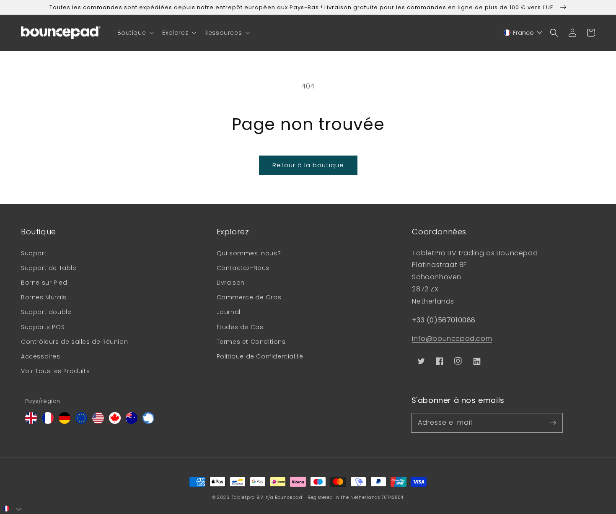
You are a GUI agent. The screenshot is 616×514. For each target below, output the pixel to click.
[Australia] (131, 421)
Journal (229, 312)
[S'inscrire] (553, 422)
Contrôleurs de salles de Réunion (74, 341)
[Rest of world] (148, 421)
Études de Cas (240, 327)
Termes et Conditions (251, 341)
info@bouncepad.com (452, 338)
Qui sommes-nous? (249, 253)
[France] (48, 421)
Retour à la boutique (308, 165)
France (523, 32)
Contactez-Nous (243, 268)
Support (34, 253)
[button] (135, 33)
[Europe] (81, 421)
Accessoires (40, 356)
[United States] (98, 421)
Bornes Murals (44, 297)
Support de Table (49, 268)
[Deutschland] (64, 421)
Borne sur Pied (44, 282)
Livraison (231, 282)
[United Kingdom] (31, 421)
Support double (46, 312)
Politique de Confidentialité (260, 356)
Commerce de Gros (249, 297)
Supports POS (43, 327)
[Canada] (115, 421)
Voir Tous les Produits (55, 371)
